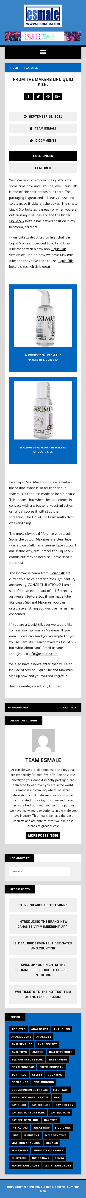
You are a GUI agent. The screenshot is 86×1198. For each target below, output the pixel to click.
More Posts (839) (43, 835)
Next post (70, 707)
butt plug (19, 1074)
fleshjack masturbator (30, 1097)
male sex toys (56, 1135)
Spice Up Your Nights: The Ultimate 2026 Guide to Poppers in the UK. (43, 969)
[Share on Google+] (57, 96)
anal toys (19, 1052)
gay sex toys (60, 1112)
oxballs (52, 1143)
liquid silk (63, 1127)
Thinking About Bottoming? (43, 905)
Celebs (37, 1074)
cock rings (19, 1082)
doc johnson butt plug (29, 1090)
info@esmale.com (43, 653)
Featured (43, 168)
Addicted (18, 1029)
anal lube (43, 1037)
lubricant (31, 1135)
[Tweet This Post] (39, 96)
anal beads (39, 1029)
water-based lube (25, 1165)
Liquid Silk (58, 180)
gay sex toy (64, 1105)
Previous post (19, 707)
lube (14, 1135)
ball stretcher (60, 1052)
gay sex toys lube (25, 1120)
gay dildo (18, 1105)
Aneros (38, 1052)
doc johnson (44, 1082)
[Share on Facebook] (29, 96)
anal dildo (62, 1029)
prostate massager (48, 1150)
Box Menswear (22, 1067)
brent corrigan (51, 1067)
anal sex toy (47, 1044)
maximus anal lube (25, 1143)
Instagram (19, 1127)
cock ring (55, 1074)
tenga (59, 1158)
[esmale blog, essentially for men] (43, 16)
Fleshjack (61, 1090)
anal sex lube (21, 1044)
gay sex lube (40, 1105)
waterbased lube (58, 1165)
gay (56, 1097)
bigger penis (57, 1059)
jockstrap (41, 1127)
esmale (24, 686)
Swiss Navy (40, 1158)
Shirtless (19, 1158)
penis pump (19, 1150)
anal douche (21, 1037)
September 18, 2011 (45, 116)
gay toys (51, 1120)
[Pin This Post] (48, 96)
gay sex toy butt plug (28, 1112)
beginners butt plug (27, 1059)
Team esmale (45, 128)
